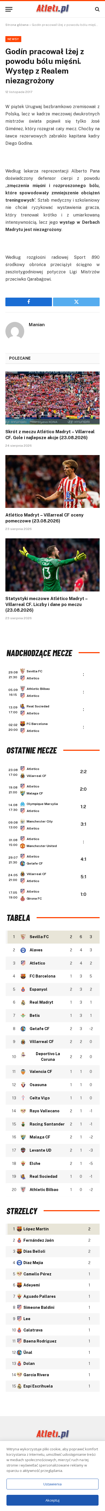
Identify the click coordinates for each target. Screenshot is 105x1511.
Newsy (13, 39)
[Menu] (8, 9)
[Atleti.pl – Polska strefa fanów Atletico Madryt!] (52, 9)
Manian (37, 324)
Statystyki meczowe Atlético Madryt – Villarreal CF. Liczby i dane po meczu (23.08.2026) (46, 604)
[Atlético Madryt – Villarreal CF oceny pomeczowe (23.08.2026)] (52, 481)
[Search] (97, 9)
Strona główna (17, 25)
